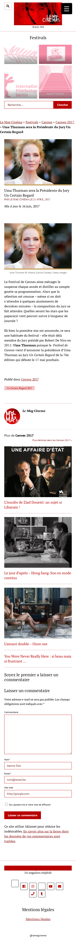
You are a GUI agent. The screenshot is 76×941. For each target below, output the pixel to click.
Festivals (32, 122)
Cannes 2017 (65, 122)
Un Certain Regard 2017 (19, 388)
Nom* (7, 759)
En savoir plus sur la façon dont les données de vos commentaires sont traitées (36, 836)
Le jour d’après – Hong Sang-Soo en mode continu (37, 575)
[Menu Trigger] (66, 8)
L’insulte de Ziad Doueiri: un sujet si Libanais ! (33, 505)
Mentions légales (38, 919)
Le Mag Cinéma (11, 122)
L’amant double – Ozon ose (25, 643)
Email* (7, 773)
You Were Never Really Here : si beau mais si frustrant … (37, 658)
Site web (8, 787)
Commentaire (11, 712)
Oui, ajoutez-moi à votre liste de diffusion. (29, 804)
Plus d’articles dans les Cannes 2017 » (52, 440)
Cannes (47, 122)
